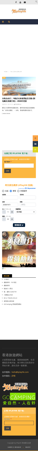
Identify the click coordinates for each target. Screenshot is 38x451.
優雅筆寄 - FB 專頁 (10, 282)
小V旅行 (6, 279)
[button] (36, 2)
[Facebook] (16, 2)
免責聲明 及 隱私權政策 (14, 447)
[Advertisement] (19, 46)
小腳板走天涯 (8, 295)
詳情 (13, 375)
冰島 (4, 78)
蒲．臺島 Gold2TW (10, 292)
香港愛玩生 (18, 104)
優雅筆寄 (7, 285)
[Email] (25, 2)
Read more (6, 113)
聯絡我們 (28, 447)
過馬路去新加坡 (9, 301)
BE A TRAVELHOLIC (10, 298)
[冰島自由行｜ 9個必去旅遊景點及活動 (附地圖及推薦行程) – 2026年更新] (19, 86)
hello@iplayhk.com (20, 372)
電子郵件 (8, 161)
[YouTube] (20, 2)
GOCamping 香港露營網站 (12, 304)
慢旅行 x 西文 (8, 289)
